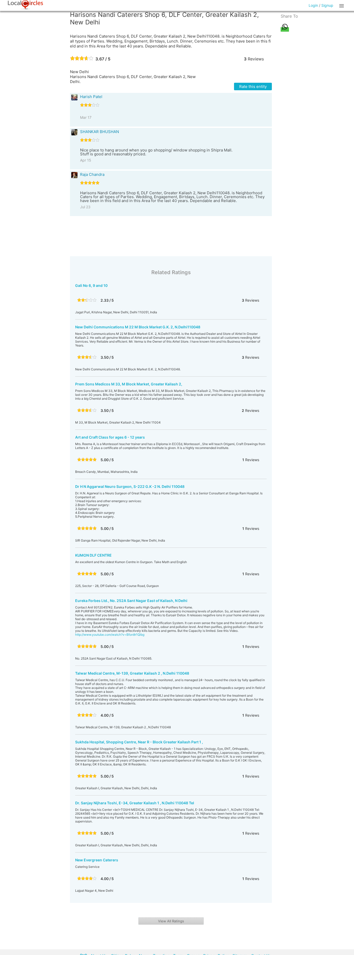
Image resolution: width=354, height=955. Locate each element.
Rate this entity (253, 86)
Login (313, 5)
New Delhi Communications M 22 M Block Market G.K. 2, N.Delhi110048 (137, 327)
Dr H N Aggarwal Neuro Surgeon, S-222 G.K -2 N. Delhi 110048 (130, 486)
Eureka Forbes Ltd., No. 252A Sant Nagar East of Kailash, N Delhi (131, 600)
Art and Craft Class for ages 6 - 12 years (110, 437)
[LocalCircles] (25, 5)
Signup (327, 5)
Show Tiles (342, 5)
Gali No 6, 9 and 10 (91, 285)
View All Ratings (171, 921)
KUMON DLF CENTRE (93, 555)
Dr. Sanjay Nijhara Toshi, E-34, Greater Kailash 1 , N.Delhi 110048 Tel (134, 803)
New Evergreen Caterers (96, 860)
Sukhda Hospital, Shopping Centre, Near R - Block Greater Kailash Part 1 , (139, 742)
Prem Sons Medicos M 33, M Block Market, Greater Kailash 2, (128, 384)
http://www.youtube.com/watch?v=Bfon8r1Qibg (109, 634)
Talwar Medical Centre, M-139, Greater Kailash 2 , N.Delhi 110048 (132, 673)
